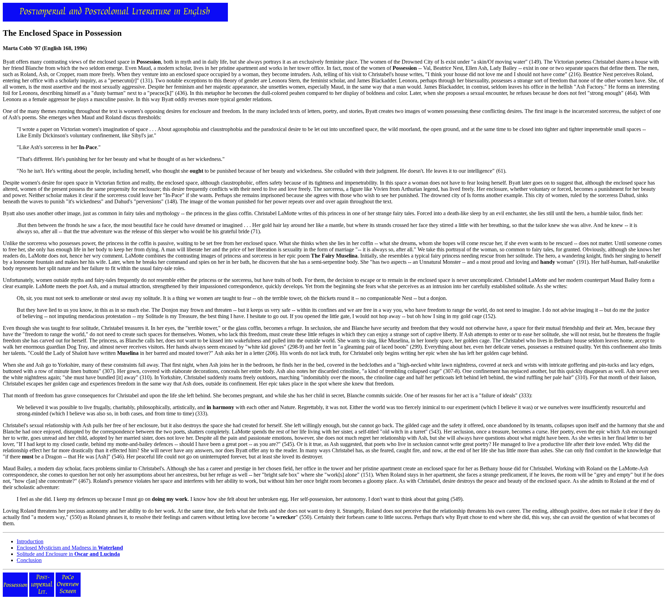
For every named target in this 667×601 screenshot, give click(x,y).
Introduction (30, 541)
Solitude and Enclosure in (68, 554)
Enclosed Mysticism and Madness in (70, 548)
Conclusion (29, 560)
